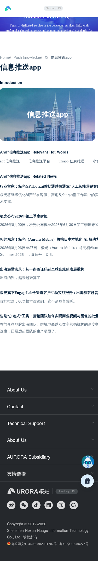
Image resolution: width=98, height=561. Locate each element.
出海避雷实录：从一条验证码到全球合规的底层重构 (42, 269)
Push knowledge (27, 57)
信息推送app (61, 57)
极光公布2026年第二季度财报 (24, 216)
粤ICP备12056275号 (74, 543)
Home (5, 57)
